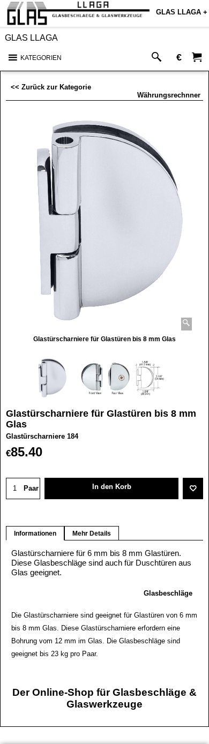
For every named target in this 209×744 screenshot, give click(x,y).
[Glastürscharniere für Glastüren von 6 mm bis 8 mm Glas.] (105, 222)
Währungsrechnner (168, 95)
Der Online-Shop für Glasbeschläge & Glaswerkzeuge (104, 698)
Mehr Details (91, 533)
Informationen (35, 533)
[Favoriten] (193, 488)
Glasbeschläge (168, 593)
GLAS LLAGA (31, 37)
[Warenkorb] (196, 57)
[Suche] (159, 57)
